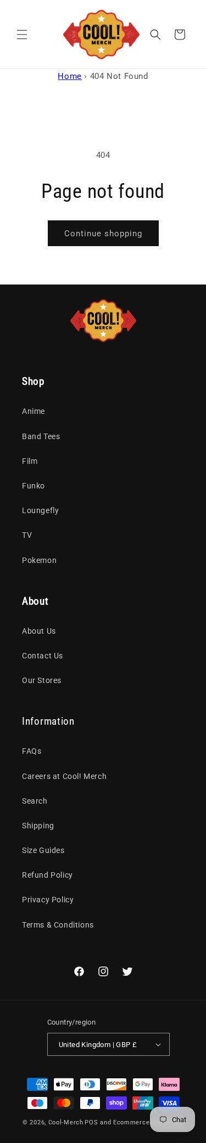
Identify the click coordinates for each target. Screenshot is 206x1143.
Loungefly (40, 510)
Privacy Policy (48, 899)
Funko (33, 485)
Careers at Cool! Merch (64, 776)
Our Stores (42, 680)
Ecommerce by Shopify (148, 1122)
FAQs (31, 751)
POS (91, 1122)
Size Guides (43, 850)
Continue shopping (103, 233)
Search (35, 801)
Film (29, 461)
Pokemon (39, 560)
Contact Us (42, 655)
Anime (33, 411)
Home (69, 76)
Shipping (38, 825)
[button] (22, 34)
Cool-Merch (65, 1122)
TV (27, 535)
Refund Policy (47, 875)
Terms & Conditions (58, 924)
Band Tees (41, 436)
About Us (39, 631)
